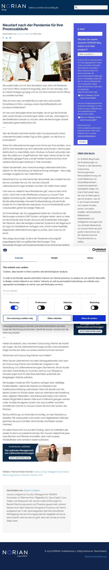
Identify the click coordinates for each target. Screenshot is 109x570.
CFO (40, 475)
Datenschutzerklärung (87, 136)
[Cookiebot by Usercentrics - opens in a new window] (94, 250)
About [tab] (90, 258)
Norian (34, 475)
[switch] (41, 308)
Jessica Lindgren (23, 34)
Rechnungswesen (11, 475)
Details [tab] (54, 258)
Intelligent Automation (58, 472)
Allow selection (54, 318)
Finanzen (25, 475)
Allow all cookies (89, 318)
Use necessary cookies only (20, 318)
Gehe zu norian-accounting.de (43, 7)
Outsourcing (40, 472)
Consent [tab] (19, 258)
